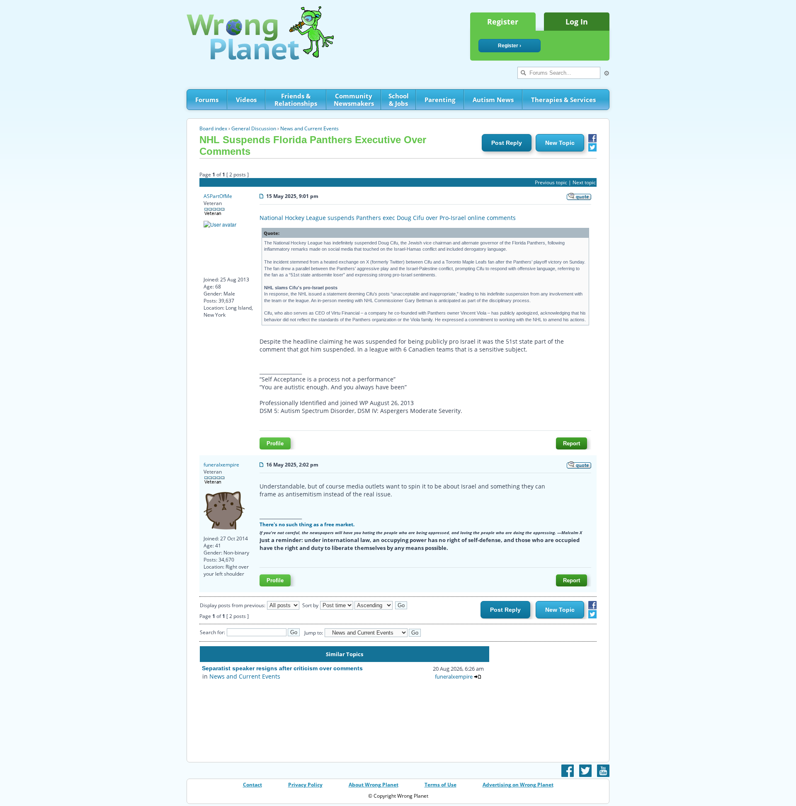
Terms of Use (440, 784)
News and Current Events (309, 128)
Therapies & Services (563, 99)
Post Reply (506, 142)
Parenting (440, 99)
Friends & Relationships (295, 99)
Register (502, 22)
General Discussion (253, 128)
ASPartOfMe (218, 196)
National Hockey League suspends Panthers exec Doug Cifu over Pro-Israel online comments (388, 218)
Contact (252, 784)
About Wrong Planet (373, 784)
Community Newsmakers (354, 99)
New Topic (560, 142)
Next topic (584, 182)
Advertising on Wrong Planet (518, 784)
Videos (246, 99)
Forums (206, 99)
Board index (213, 128)
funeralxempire (221, 464)
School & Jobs (398, 99)
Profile (275, 443)
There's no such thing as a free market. (307, 524)
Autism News (493, 99)
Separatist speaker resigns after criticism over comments (282, 668)
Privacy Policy (305, 784)
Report (571, 443)
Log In (576, 22)
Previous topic (551, 182)
